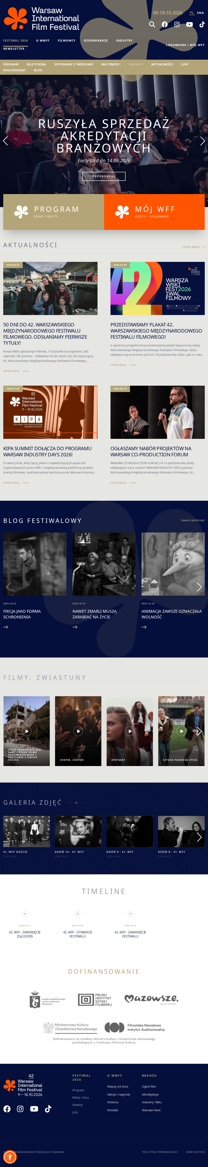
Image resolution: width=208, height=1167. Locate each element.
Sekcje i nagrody (118, 1094)
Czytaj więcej (191, 247)
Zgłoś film (149, 1086)
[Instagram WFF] (177, 24)
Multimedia (111, 64)
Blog (38, 70)
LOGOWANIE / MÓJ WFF (185, 45)
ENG (200, 13)
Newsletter (195, 1152)
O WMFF (43, 40)
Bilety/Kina (36, 64)
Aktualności (162, 64)
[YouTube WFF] (189, 24)
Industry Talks (151, 1102)
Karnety (136, 64)
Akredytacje (150, 1094)
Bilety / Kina (81, 1097)
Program (11, 64)
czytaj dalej (11, 371)
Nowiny (78, 1105)
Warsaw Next (151, 1110)
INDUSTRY (124, 40)
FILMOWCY (67, 40)
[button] (10, 1157)
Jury (185, 64)
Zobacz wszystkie (193, 520)
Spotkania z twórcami (73, 64)
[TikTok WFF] (202, 24)
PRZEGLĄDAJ (104, 164)
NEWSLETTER (13, 49)
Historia (112, 1102)
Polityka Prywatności (160, 1152)
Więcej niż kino (117, 1086)
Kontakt (112, 1110)
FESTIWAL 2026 (15, 40)
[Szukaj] (152, 24)
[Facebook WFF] (165, 24)
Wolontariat (14, 70)
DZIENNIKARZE (96, 40)
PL (192, 12)
